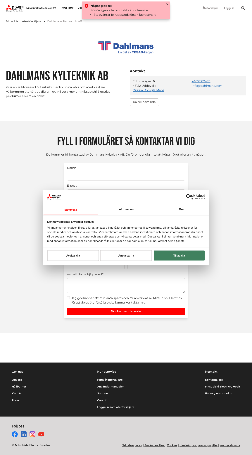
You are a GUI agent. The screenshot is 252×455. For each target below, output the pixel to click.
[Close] (167, 4)
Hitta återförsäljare (110, 379)
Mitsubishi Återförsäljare (23, 21)
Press (15, 400)
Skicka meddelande (126, 311)
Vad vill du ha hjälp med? (85, 274)
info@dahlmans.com (207, 85)
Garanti (102, 400)
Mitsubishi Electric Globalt (222, 386)
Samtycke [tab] (70, 209)
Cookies (172, 445)
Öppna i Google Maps (148, 90)
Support (102, 393)
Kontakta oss (214, 379)
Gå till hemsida (144, 102)
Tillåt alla (179, 255)
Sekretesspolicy (132, 445)
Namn (71, 168)
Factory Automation (218, 393)
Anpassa (124, 255)
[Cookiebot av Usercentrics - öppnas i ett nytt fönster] (189, 197)
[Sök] (243, 8)
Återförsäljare (210, 8)
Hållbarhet (19, 386)
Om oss (17, 379)
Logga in (229, 8)
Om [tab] (181, 208)
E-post (72, 185)
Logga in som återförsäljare (115, 407)
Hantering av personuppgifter (198, 445)
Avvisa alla (73, 255)
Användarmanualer (110, 386)
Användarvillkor (154, 445)
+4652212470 (201, 81)
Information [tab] (126, 208)
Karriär (16, 393)
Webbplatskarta (230, 445)
